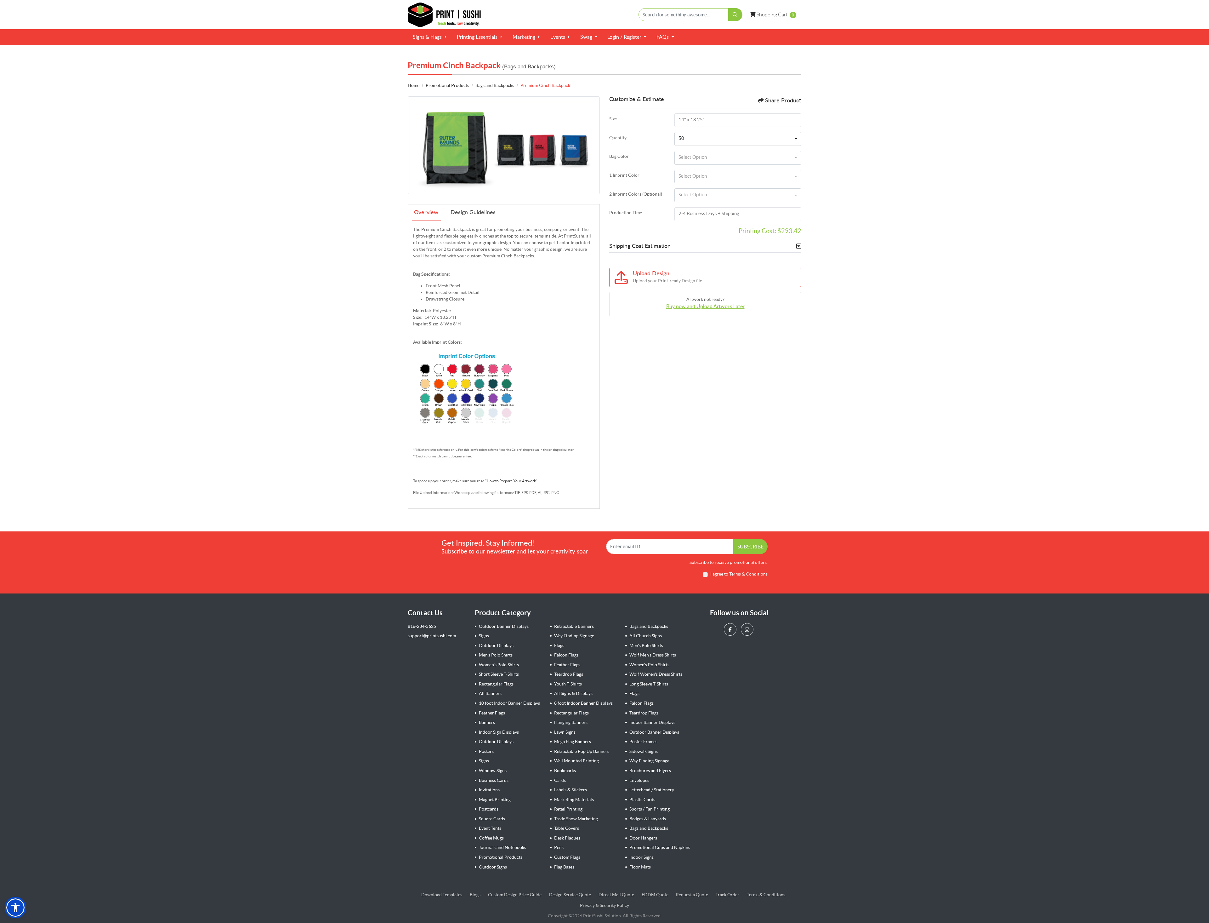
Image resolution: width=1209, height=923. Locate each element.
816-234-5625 (422, 626)
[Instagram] (748, 629)
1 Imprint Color (624, 175)
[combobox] (737, 139)
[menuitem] (430, 37)
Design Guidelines (473, 212)
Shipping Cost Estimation (640, 246)
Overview (426, 212)
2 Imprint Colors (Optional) (635, 194)
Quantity (618, 137)
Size (613, 118)
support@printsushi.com (432, 635)
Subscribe (750, 546)
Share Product (783, 101)
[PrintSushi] (447, 15)
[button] (15, 907)
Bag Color (619, 156)
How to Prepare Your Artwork (511, 481)
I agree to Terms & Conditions (739, 573)
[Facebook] (731, 629)
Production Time (625, 212)
